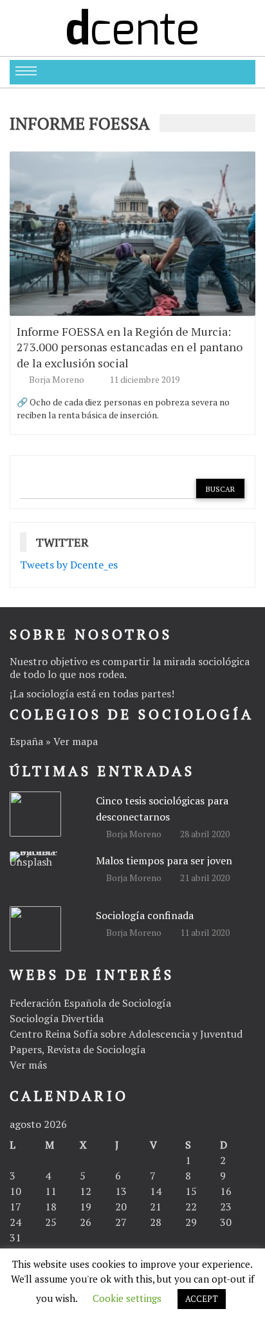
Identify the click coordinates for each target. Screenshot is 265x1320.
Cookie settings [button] (127, 1298)
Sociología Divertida (57, 1018)
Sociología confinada (145, 915)
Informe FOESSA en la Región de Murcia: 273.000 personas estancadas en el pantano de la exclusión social (129, 347)
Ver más (28, 1065)
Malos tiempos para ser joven (164, 860)
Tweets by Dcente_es (69, 565)
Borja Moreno (57, 379)
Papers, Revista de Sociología (77, 1049)
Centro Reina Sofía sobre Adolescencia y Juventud (126, 1034)
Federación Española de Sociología (90, 1003)
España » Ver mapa (54, 741)
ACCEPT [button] (201, 1299)
